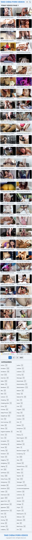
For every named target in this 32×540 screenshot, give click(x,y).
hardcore (5, 488)
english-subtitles (6, 431)
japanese (5, 507)
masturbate (21, 381)
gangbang (5, 463)
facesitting (5, 444)
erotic (4, 435)
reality (20, 441)
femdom (5, 453)
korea (4, 523)
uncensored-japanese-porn (23, 489)
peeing (20, 435)
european (5, 441)
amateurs (5, 371)
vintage (20, 504)
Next (21, 357)
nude (19, 403)
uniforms (20, 495)
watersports (21, 513)
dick (3, 419)
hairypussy (5, 482)
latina (20, 365)
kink (3, 513)
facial (4, 447)
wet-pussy (21, 526)
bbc (3, 390)
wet (19, 523)
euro (3, 438)
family (4, 450)
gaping (4, 466)
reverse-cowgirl (23, 450)
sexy (19, 460)
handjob (4, 485)
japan (4, 498)
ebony (4, 428)
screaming (21, 453)
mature (20, 390)
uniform (20, 491)
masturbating (22, 384)
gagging (4, 460)
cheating (4, 400)
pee (19, 431)
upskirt (20, 498)
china (4, 406)
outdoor (20, 419)
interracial (5, 495)
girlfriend (5, 472)
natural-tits (21, 397)
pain (19, 422)
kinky (3, 517)
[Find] (30, 2)
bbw (3, 393)
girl (3, 469)
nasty (20, 393)
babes (4, 384)
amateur (5, 368)
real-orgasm (22, 438)
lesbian (20, 368)
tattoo (20, 472)
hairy (4, 476)
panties (20, 425)
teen (20, 479)
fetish (4, 457)
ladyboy (4, 529)
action (4, 365)
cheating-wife (6, 403)
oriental (20, 416)
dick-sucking (6, 422)
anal (4, 375)
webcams (21, 520)
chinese (4, 409)
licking (20, 375)
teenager (21, 482)
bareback (5, 387)
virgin (20, 507)
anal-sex (4, 378)
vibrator (20, 501)
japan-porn (5, 501)
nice (19, 400)
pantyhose (21, 428)
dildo (3, 425)
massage (20, 378)
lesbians (20, 371)
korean (4, 526)
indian (4, 491)
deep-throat (6, 412)
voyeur (20, 510)
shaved (20, 463)
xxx (19, 529)
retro (19, 447)
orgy (19, 412)
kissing (4, 520)
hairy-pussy (5, 479)
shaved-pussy (22, 466)
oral (19, 406)
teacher (20, 476)
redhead (20, 444)
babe (4, 381)
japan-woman (6, 504)
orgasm (21, 409)
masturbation (22, 387)
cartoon (4, 397)
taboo (20, 469)
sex (19, 457)
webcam (20, 517)
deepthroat (5, 416)
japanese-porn (6, 510)
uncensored (21, 485)
